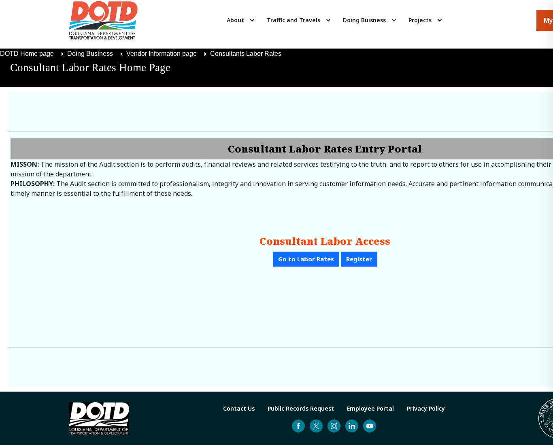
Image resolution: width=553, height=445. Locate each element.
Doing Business (90, 53)
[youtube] (369, 426)
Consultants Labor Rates (245, 53)
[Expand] (252, 20)
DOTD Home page (27, 53)
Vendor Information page (161, 53)
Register (359, 259)
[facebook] (298, 426)
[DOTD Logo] (103, 20)
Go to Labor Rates (306, 259)
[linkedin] (351, 426)
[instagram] (334, 426)
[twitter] (316, 426)
